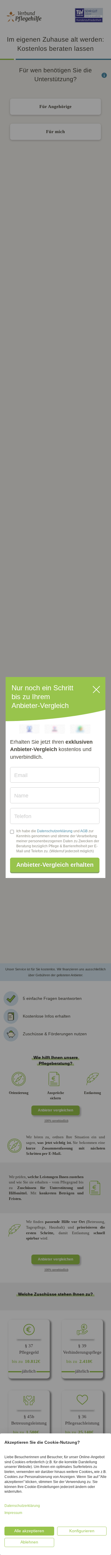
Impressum (13, 1513)
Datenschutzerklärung (55, 831)
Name (21, 796)
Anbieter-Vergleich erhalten (55, 864)
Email (21, 775)
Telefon (22, 816)
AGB (84, 831)
